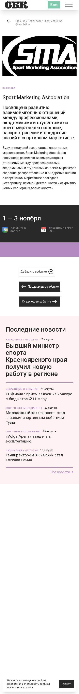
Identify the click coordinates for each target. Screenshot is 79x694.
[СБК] (16, 5)
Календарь (34, 21)
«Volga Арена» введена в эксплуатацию (28, 439)
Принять (67, 684)
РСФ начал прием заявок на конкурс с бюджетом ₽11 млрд (39, 396)
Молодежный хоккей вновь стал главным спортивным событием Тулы (35, 417)
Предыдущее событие (43, 286)
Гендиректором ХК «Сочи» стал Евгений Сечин (34, 457)
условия (28, 687)
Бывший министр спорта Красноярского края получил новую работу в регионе (36, 360)
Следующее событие (37, 301)
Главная (20, 21)
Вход (54, 5)
